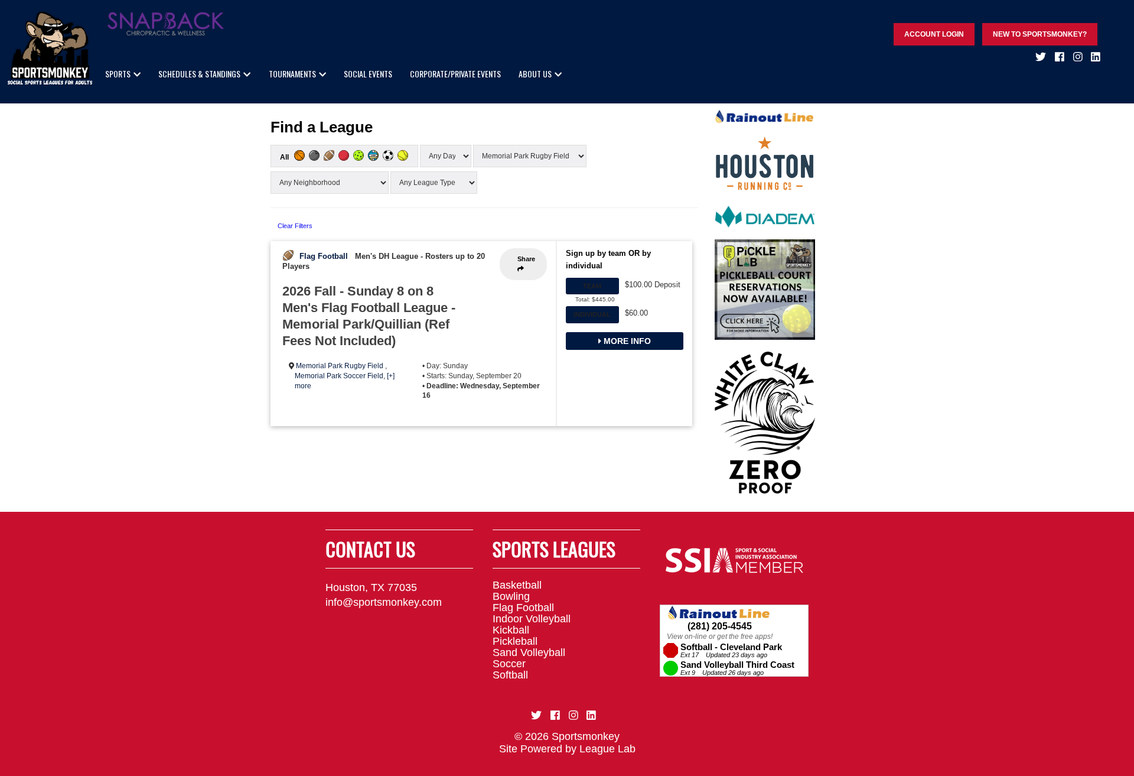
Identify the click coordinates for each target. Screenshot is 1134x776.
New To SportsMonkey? (1040, 34)
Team (592, 286)
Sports (118, 73)
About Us (535, 73)
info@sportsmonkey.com (383, 602)
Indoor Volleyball (532, 619)
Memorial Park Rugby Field (340, 366)
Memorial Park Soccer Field (339, 376)
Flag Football (323, 256)
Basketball (517, 585)
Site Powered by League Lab (567, 749)
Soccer (509, 664)
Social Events (368, 73)
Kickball (511, 630)
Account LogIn (934, 34)
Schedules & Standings (199, 73)
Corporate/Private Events (455, 73)
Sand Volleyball (529, 652)
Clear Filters (295, 225)
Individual (592, 314)
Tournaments (292, 73)
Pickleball (515, 641)
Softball (510, 675)
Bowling (511, 596)
